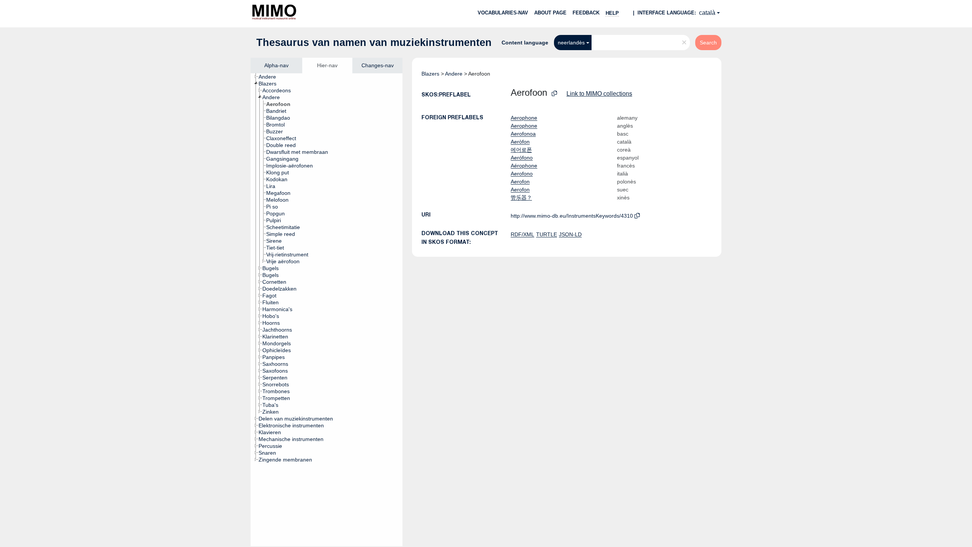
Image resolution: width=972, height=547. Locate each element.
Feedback (586, 13)
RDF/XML (522, 234)
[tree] (326, 309)
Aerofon (520, 182)
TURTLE (546, 234)
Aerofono (522, 174)
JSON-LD (570, 234)
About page (550, 13)
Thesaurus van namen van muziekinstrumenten (374, 42)
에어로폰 (521, 150)
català (707, 12)
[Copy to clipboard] (554, 94)
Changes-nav (377, 65)
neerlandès (571, 43)
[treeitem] (270, 76)
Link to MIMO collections (599, 93)
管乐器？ (521, 197)
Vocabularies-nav (503, 13)
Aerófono (522, 158)
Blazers (430, 74)
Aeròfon (520, 142)
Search (708, 43)
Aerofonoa (523, 134)
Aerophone (524, 118)
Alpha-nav (276, 65)
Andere (453, 74)
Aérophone (524, 166)
